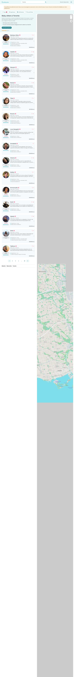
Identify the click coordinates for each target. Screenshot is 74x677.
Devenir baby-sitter (64, 2)
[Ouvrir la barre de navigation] (71, 2)
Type (5, 12)
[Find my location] (71, 21)
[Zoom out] (71, 18)
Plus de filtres (30, 12)
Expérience (12, 12)
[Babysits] (5, 2)
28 (24, 260)
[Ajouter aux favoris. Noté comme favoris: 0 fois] (33, 144)
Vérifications (21, 12)
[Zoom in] (71, 16)
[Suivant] (27, 261)
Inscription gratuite (6, 27)
